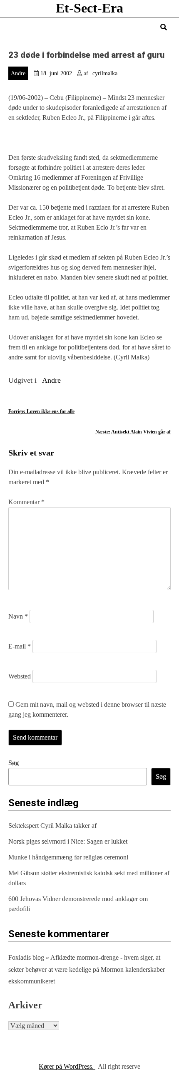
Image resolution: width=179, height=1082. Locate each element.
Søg (13, 762)
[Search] (163, 27)
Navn (18, 616)
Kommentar (26, 501)
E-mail (19, 646)
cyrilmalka (104, 73)
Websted (19, 676)
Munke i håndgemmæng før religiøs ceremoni (68, 857)
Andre (18, 73)
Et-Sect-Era (89, 7)
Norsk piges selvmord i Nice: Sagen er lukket (67, 841)
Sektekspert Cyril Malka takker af (52, 825)
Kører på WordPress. (67, 1066)
